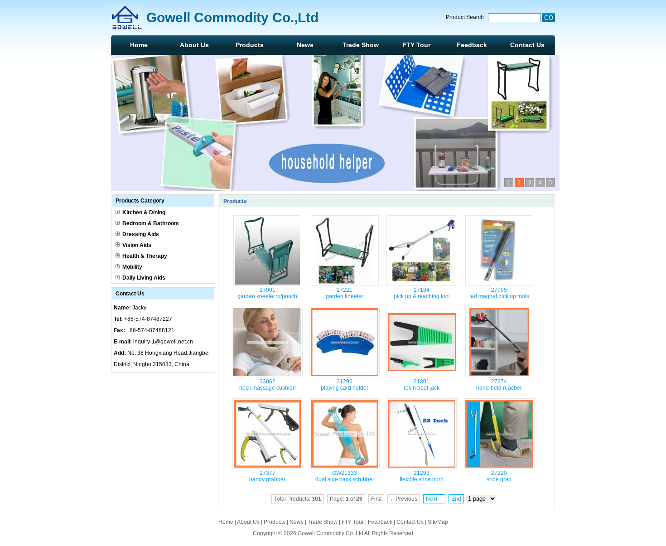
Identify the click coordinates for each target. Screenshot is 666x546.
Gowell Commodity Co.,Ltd (330, 533)
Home (139, 44)
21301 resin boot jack (421, 384)
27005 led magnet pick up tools (499, 293)
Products (250, 44)
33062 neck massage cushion (267, 384)
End (456, 499)
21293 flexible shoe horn (422, 476)
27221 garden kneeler (344, 293)
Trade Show (361, 44)
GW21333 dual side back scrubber (344, 476)
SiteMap (438, 522)
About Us (194, 44)
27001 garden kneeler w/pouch (267, 293)
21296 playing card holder (344, 384)
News (305, 44)
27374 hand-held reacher (499, 384)
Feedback (472, 44)
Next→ (434, 499)
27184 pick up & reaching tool (422, 293)
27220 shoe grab (499, 476)
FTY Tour (416, 44)
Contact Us (527, 44)
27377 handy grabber (267, 476)
